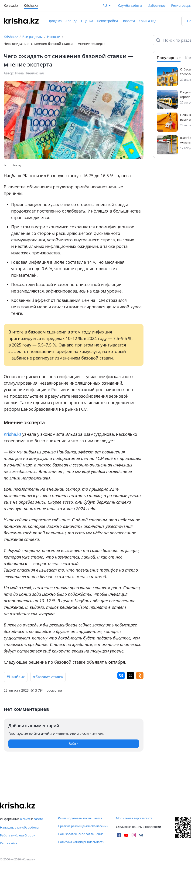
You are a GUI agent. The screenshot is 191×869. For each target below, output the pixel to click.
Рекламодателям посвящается (80, 818)
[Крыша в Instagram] (133, 835)
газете (38, 819)
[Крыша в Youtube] (126, 835)
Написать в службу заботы (19, 827)
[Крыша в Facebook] (119, 835)
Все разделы (32, 36)
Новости (128, 21)
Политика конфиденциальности (81, 842)
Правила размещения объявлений (83, 826)
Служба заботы (130, 5)
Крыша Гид (147, 21)
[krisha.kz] (17, 805)
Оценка (87, 21)
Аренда (71, 21)
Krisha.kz (11, 36)
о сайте (25, 819)
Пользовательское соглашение (80, 834)
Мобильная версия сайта (134, 818)
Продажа (55, 21)
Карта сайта (8, 843)
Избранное (157, 5)
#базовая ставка (48, 676)
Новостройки (107, 21)
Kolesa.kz (11, 6)
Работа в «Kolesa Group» (17, 835)
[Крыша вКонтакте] (141, 835)
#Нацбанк (16, 676)
